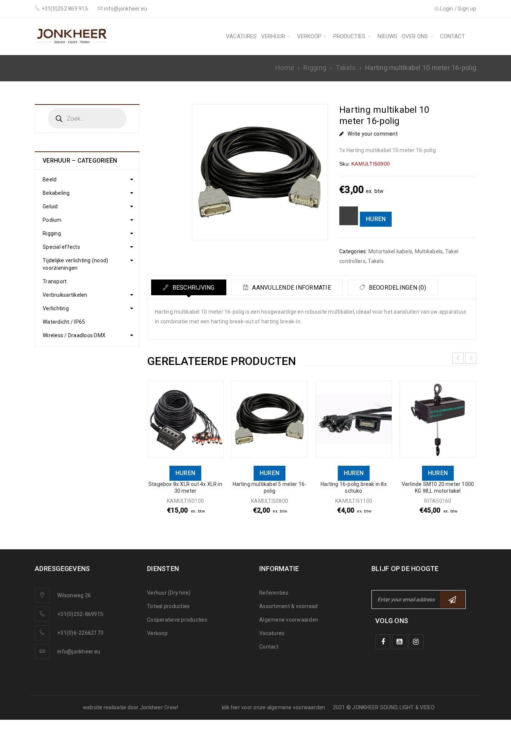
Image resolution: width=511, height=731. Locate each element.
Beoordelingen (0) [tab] (396, 287)
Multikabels (429, 251)
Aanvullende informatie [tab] (291, 287)
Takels (346, 68)
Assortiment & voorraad (288, 606)
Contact (269, 647)
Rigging (314, 68)
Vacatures (271, 633)
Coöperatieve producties (177, 620)
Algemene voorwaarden (288, 620)
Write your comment (373, 134)
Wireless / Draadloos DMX (74, 335)
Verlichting (56, 308)
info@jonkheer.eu (78, 652)
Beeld (49, 179)
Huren (376, 219)
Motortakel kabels (390, 251)
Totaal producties (168, 606)
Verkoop (157, 633)
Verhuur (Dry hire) (169, 593)
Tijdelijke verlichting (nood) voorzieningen (75, 264)
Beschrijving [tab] (192, 287)
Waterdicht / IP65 (64, 322)
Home (284, 68)
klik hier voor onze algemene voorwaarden (273, 707)
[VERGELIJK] (348, 215)
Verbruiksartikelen (65, 295)
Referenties (273, 593)
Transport (55, 281)
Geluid (50, 206)
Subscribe (452, 599)
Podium (52, 220)
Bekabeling (56, 193)
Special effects (61, 247)
